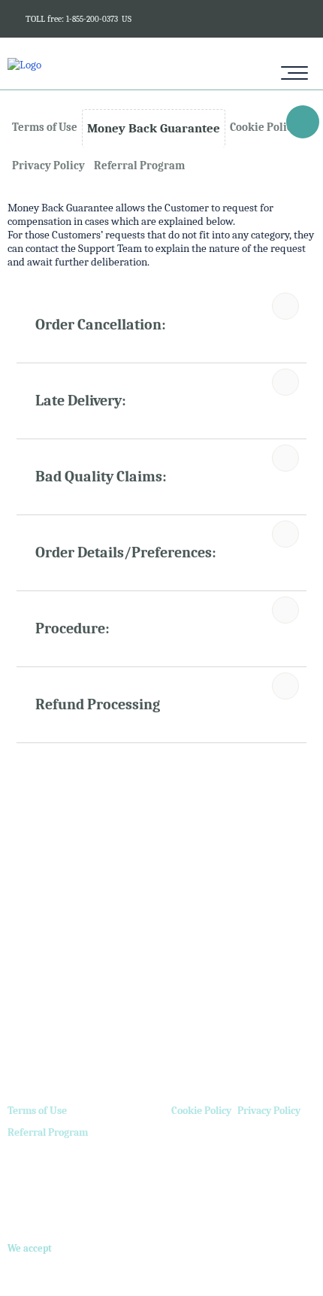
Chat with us (300, 124)
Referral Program (48, 1132)
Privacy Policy (268, 1110)
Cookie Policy (201, 1110)
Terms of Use (37, 1110)
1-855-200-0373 (92, 19)
